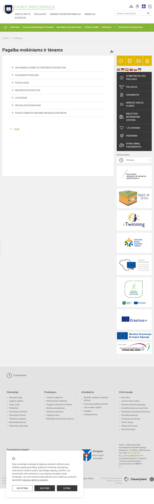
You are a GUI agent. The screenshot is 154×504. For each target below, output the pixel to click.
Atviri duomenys (128, 429)
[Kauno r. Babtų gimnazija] (8, 9)
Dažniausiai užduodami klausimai (135, 412)
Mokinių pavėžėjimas (55, 408)
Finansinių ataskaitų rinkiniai (96, 404)
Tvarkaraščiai (19, 375)
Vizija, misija (14, 404)
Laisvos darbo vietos (130, 401)
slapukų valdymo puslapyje (35, 480)
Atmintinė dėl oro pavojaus (136, 77)
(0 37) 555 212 (134, 453)
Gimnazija (89, 14)
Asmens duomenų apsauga (133, 404)
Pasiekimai (131, 136)
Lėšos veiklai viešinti (93, 407)
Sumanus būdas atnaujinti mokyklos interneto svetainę (111, 480)
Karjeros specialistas (27, 90)
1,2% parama (133, 128)
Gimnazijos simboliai (18, 412)
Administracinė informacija (65, 14)
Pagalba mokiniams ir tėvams (59, 404)
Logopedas (21, 98)
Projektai (131, 87)
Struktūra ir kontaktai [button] (130, 27)
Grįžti (16, 129)
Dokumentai (132, 95)
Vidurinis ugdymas (54, 397)
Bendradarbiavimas (17, 422)
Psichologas (22, 83)
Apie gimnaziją (15, 397)
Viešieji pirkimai (90, 414)
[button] (131, 6)
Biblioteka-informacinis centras (133, 117)
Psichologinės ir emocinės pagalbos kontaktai (40, 113)
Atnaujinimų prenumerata (133, 145)
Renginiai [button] (106, 27)
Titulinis (5, 38)
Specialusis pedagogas (28, 105)
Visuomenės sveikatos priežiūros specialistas (40, 67)
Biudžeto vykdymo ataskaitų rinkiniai (96, 399)
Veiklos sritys (23, 14)
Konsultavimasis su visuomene (134, 408)
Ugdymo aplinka (16, 401)
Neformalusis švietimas (56, 401)
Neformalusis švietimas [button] (69, 27)
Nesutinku (45, 488)
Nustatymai (22, 488)
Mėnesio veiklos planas (135, 104)
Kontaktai (20, 18)
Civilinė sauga (127, 422)
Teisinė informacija (129, 426)
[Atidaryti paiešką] (148, 13)
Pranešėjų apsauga (129, 415)
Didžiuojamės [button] (92, 27)
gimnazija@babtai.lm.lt (133, 455)
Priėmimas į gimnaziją (18, 426)
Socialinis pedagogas (27, 75)
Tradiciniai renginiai (17, 419)
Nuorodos (125, 397)
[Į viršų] (152, 479)
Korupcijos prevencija (130, 419)
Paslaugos (40, 14)
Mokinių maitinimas (54, 412)
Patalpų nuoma (52, 415)
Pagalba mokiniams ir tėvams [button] (38, 27)
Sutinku (67, 488)
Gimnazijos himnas (17, 415)
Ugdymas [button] (15, 27)
